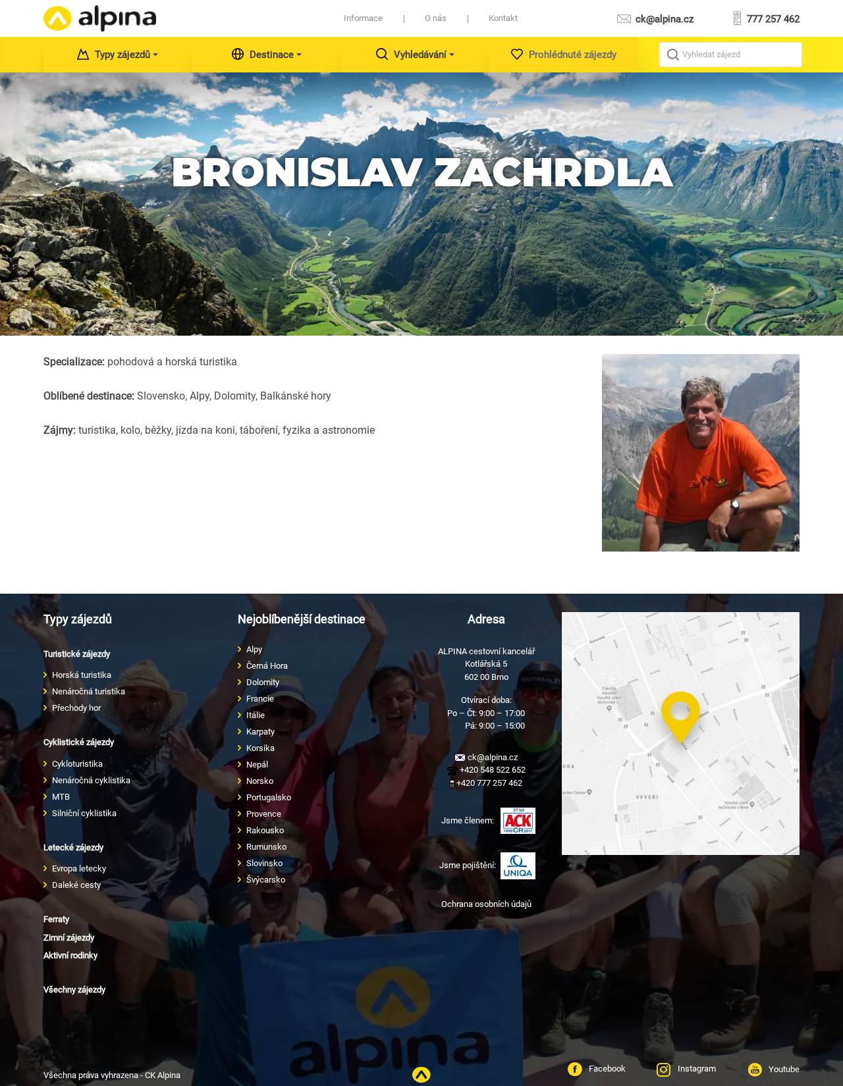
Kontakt (503, 18)
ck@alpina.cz (663, 19)
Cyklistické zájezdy (78, 742)
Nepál (257, 764)
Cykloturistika (77, 764)
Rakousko (265, 830)
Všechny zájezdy (74, 990)
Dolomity (262, 682)
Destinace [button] (272, 55)
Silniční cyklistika (84, 813)
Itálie (255, 715)
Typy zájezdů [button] (122, 55)
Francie (260, 699)
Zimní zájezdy (68, 938)
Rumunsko (266, 847)
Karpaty (260, 732)
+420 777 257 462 (488, 783)
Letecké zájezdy (73, 847)
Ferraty (56, 919)
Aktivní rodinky (70, 955)
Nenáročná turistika (88, 691)
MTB (61, 797)
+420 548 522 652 (492, 770)
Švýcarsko (265, 880)
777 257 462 (772, 19)
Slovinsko (264, 863)
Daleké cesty (76, 885)
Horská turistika (81, 675)
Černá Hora (267, 666)
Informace (363, 18)
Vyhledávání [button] (420, 55)
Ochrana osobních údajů (486, 904)
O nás (436, 18)
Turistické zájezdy (76, 654)
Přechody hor (76, 708)
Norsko (259, 781)
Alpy (254, 649)
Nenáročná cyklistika (91, 780)
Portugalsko (268, 797)
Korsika (260, 748)
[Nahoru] (421, 1075)
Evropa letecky (79, 868)
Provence (263, 814)
